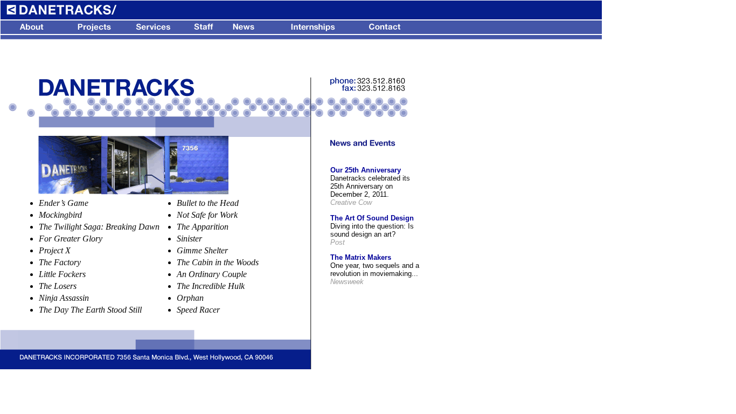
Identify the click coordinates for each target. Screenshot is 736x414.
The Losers (58, 286)
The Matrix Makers (360, 257)
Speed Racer (198, 309)
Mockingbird (60, 214)
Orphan (190, 297)
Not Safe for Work (207, 214)
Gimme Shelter (202, 250)
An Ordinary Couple (212, 274)
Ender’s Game (63, 203)
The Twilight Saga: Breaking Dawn (99, 226)
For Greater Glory (70, 238)
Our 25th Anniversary (365, 170)
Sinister (189, 238)
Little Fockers (62, 274)
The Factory (60, 262)
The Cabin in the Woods (218, 262)
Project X (55, 250)
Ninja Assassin (64, 297)
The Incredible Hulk (211, 286)
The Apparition (202, 226)
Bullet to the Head (208, 203)
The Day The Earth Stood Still (90, 309)
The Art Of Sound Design (372, 218)
